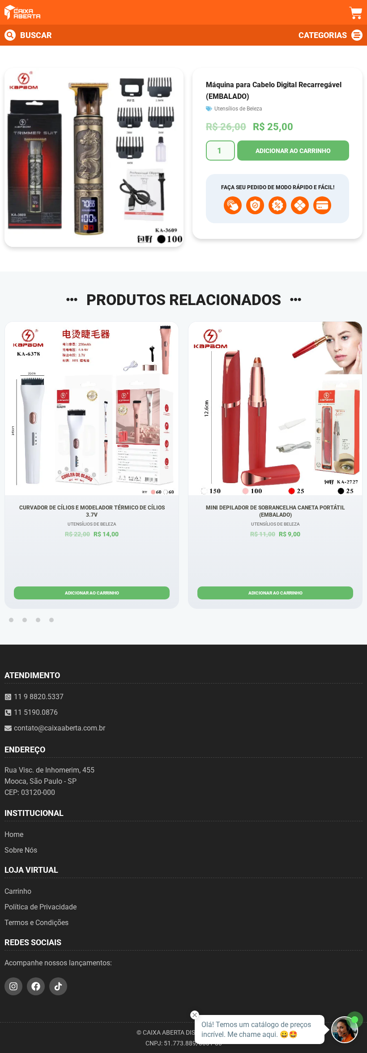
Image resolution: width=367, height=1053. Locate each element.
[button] (11, 620)
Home (13, 834)
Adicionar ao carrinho (293, 150)
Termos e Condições (36, 922)
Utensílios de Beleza (238, 109)
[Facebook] (36, 986)
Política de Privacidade (40, 907)
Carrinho (17, 891)
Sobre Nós (20, 850)
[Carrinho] (356, 13)
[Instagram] (13, 986)
